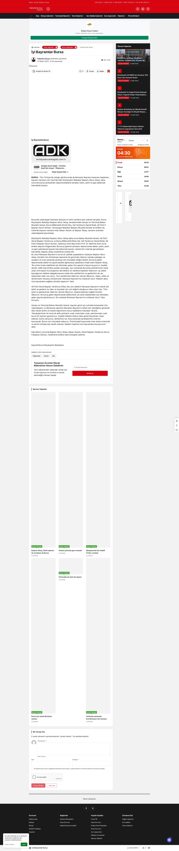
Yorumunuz (42, 741)
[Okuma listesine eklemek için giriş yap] (108, 71)
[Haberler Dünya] (36, 9)
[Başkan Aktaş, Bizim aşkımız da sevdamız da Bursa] (43, 474)
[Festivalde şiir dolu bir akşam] (71, 640)
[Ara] (138, 9)
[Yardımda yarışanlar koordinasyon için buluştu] (98, 640)
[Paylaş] (148, 848)
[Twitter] (92, 808)
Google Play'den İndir (89, 38)
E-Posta (75, 759)
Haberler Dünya (43, 59)
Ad (32, 759)
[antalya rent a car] (119, 207)
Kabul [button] (24, 844)
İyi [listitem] (53, 356)
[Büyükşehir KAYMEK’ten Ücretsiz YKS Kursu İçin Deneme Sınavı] (133, 74)
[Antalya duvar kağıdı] (128, 206)
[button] (143, 9)
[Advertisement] (70, 91)
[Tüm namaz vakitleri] (147, 140)
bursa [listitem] (46, 356)
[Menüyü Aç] (48, 9)
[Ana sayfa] (31, 16)
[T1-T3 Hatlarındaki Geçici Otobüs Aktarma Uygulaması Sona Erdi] (133, 126)
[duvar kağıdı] (51, 160)
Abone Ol (90, 373)
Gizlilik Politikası (9, 844)
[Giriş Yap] (148, 9)
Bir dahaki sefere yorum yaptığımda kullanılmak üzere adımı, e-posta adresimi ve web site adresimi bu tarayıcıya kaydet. (69, 768)
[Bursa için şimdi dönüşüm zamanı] (43, 640)
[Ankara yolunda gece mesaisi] (71, 474)
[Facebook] (86, 808)
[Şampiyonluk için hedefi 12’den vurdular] (98, 474)
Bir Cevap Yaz (39, 732)
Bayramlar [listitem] (36, 356)
